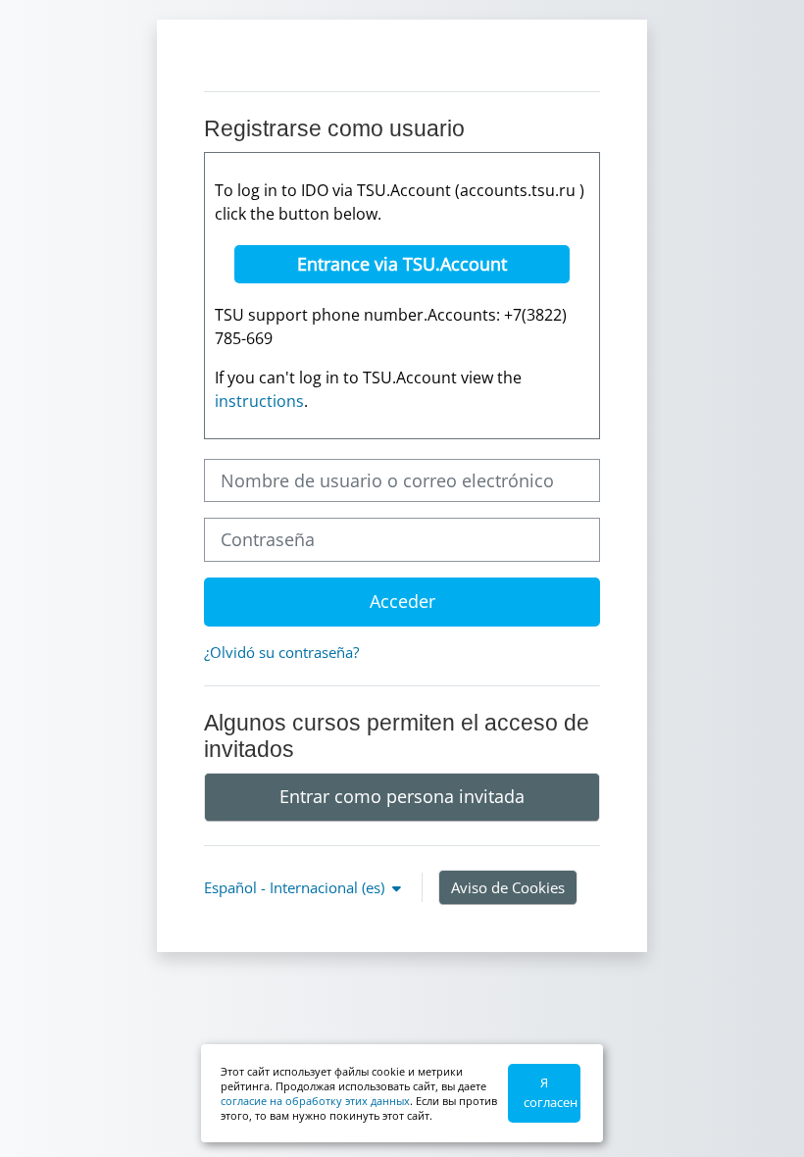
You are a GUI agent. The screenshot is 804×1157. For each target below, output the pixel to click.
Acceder (402, 601)
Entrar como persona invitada (402, 796)
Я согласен (551, 1092)
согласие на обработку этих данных (315, 1100)
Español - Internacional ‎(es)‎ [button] (296, 887)
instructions (259, 401)
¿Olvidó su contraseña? (281, 652)
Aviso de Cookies (508, 887)
